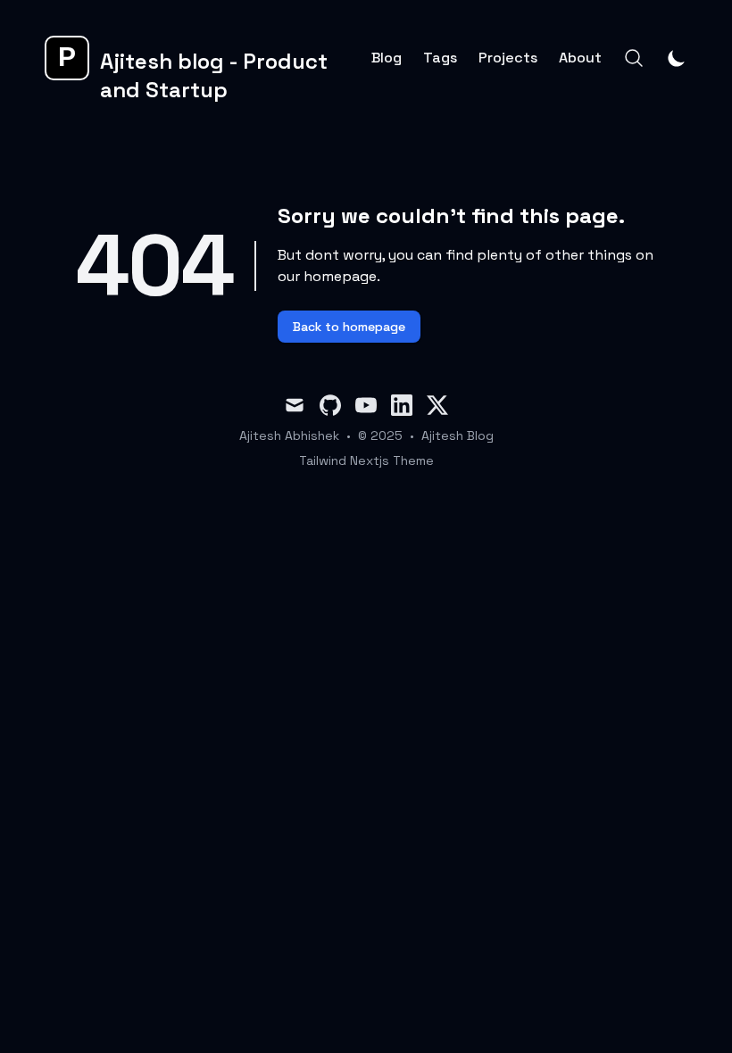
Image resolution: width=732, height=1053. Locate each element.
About (580, 58)
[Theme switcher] (676, 58)
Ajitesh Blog (457, 435)
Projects (507, 58)
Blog (386, 58)
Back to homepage (349, 327)
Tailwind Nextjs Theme (366, 460)
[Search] (634, 58)
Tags (440, 58)
